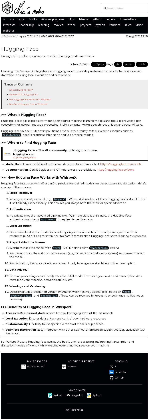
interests (9, 25)
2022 (44, 36)
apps (21, 19)
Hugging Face (20, 49)
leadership (27, 25)
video (139, 25)
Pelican (57, 395)
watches (9, 30)
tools (141, 64)
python (100, 25)
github (97, 19)
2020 (30, 36)
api (12, 19)
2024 (58, 36)
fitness (83, 19)
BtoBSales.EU (35, 366)
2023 (51, 36)
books (33, 19)
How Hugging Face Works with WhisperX (30, 99)
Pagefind (77, 395)
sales (127, 25)
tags (21, 36)
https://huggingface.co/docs (115, 169)
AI (118, 64)
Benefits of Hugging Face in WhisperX (28, 104)
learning (43, 25)
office (72, 25)
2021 (37, 36)
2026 (71, 36)
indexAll (72, 366)
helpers (111, 19)
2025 (64, 36)
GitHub (119, 377)
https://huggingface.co (24, 157)
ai (4, 19)
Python (96, 395)
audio (128, 64)
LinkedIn (120, 372)
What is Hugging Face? (21, 90)
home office (128, 19)
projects (85, 25)
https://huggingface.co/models (120, 164)
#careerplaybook (52, 19)
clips (72, 19)
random (114, 25)
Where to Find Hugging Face (23, 94)
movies (58, 25)
